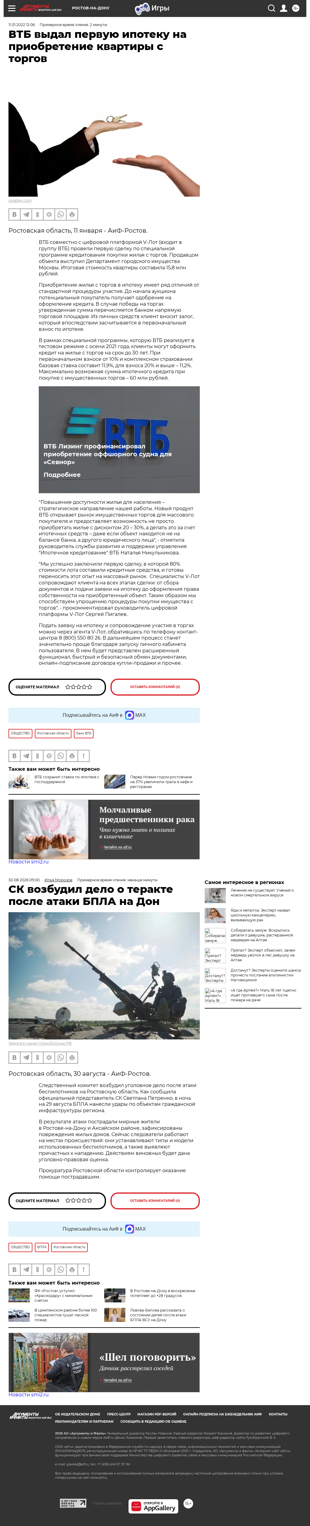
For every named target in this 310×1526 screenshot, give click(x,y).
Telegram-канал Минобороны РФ (40, 1043)
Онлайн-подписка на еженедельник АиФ (222, 1414)
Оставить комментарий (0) (155, 687)
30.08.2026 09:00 (24, 880)
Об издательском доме (77, 1414)
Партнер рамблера (107, 1503)
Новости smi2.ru (28, 862)
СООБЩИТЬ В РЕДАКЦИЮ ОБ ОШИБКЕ (153, 1422)
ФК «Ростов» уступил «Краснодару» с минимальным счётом (63, 1295)
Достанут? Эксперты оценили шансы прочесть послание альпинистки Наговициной (266, 975)
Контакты (278, 1414)
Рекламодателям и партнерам (84, 1422)
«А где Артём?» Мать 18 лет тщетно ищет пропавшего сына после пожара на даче (263, 995)
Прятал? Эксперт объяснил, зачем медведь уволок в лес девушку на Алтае (263, 955)
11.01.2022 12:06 (21, 24)
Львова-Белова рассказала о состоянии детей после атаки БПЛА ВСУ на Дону (158, 1315)
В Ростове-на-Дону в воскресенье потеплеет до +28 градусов (162, 1293)
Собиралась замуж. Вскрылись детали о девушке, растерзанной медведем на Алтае (262, 935)
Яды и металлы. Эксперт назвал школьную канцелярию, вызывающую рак (260, 915)
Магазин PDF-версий (156, 1414)
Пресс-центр (118, 1414)
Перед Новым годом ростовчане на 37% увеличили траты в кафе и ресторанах (161, 782)
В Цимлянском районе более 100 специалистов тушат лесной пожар (66, 1315)
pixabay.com (20, 200)
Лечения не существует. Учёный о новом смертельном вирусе (262, 892)
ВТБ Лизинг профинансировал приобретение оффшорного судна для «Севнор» (108, 454)
